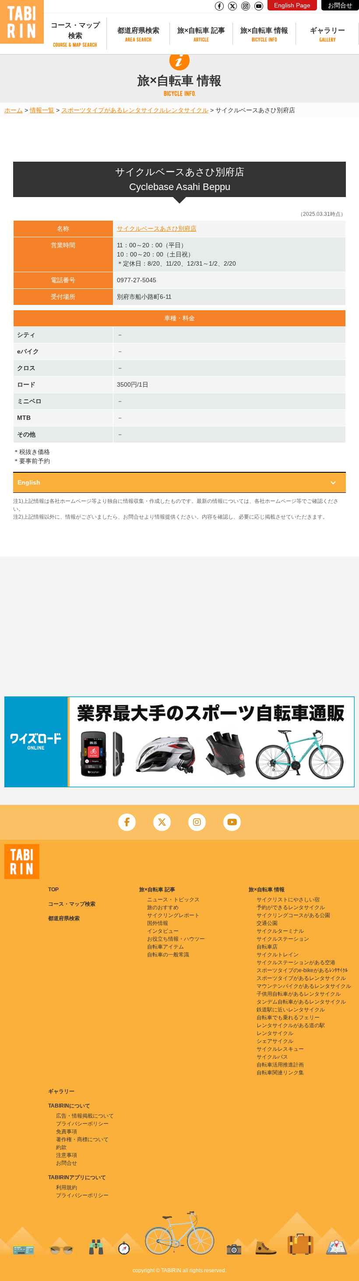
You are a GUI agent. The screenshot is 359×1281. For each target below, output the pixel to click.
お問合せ (340, 5)
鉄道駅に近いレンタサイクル (291, 1010)
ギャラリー (327, 30)
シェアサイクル (275, 1041)
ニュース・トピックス (173, 900)
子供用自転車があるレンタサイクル (299, 994)
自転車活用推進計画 (280, 1065)
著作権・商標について (82, 1139)
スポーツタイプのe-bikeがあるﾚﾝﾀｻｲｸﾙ (302, 970)
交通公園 (267, 923)
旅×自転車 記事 (201, 30)
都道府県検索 (138, 30)
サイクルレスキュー (280, 1049)
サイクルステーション (283, 939)
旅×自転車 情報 (264, 30)
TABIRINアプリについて (77, 1177)
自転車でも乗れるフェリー (288, 1017)
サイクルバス (272, 1057)
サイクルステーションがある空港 (296, 962)
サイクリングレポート (173, 915)
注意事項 (66, 1155)
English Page (292, 5)
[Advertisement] (179, 626)
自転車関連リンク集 (280, 1073)
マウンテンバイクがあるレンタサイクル (304, 986)
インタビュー (163, 931)
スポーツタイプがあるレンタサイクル (113, 110)
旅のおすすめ (163, 907)
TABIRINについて (69, 1106)
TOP (53, 889)
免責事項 (66, 1132)
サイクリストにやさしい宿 (288, 900)
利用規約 (66, 1187)
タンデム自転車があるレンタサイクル (301, 1002)
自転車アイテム (165, 947)
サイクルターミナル (280, 931)
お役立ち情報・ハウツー (176, 939)
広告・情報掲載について (85, 1116)
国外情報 (157, 923)
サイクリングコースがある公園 (293, 915)
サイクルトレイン (278, 955)
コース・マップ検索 (75, 30)
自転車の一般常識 (168, 955)
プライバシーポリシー (82, 1124)
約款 (61, 1147)
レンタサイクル (186, 110)
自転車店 (267, 947)
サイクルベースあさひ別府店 (157, 228)
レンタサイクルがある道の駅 (291, 1025)
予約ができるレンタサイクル (291, 907)
